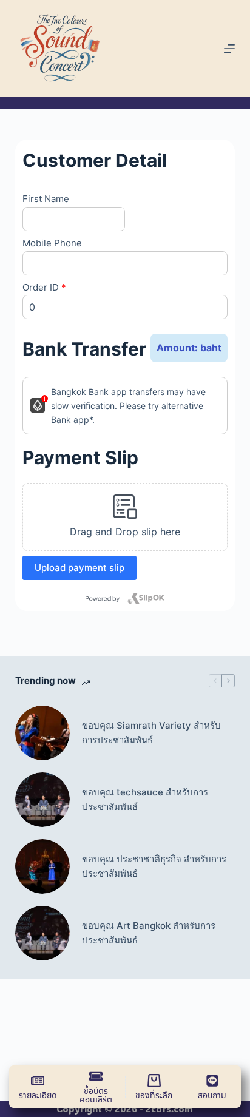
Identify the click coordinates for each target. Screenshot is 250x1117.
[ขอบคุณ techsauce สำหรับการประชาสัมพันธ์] (42, 799)
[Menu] (229, 48)
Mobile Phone (52, 243)
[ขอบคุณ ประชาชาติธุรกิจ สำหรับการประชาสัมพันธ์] (42, 866)
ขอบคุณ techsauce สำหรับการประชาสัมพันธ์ (145, 799)
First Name (45, 198)
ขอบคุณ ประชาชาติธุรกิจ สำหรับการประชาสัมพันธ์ (154, 866)
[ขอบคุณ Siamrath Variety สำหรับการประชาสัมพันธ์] (42, 733)
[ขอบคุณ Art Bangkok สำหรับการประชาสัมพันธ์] (42, 933)
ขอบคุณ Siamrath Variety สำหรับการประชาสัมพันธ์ (151, 733)
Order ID (44, 287)
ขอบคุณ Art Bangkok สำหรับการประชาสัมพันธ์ (148, 933)
